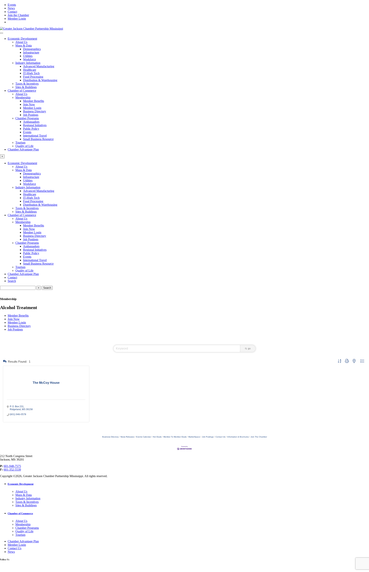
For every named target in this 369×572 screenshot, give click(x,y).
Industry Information (27, 62)
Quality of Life (24, 146)
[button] (4, 361)
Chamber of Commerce (22, 90)
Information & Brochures (238, 437)
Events (12, 4)
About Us (21, 42)
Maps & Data (23, 45)
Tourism (20, 142)
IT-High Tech (31, 73)
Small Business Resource (38, 139)
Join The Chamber (259, 437)
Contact (12, 11)
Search (12, 281)
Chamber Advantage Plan (23, 149)
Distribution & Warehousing (40, 80)
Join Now (29, 104)
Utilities (27, 56)
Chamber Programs (27, 118)
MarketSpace (194, 437)
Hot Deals (157, 437)
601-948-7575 (12, 466)
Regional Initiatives (35, 125)
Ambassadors (31, 121)
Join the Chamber (18, 15)
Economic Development (22, 38)
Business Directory (34, 111)
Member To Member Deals (174, 437)
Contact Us (220, 437)
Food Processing (33, 76)
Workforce (29, 59)
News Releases (127, 437)
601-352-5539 (12, 469)
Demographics (32, 49)
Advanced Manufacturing (38, 66)
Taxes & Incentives (27, 83)
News (11, 8)
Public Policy (31, 128)
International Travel (35, 135)
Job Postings (30, 114)
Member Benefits (33, 101)
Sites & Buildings (26, 87)
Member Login (17, 18)
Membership (23, 97)
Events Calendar (143, 437)
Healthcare (29, 69)
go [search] (249, 348)
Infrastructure (31, 52)
